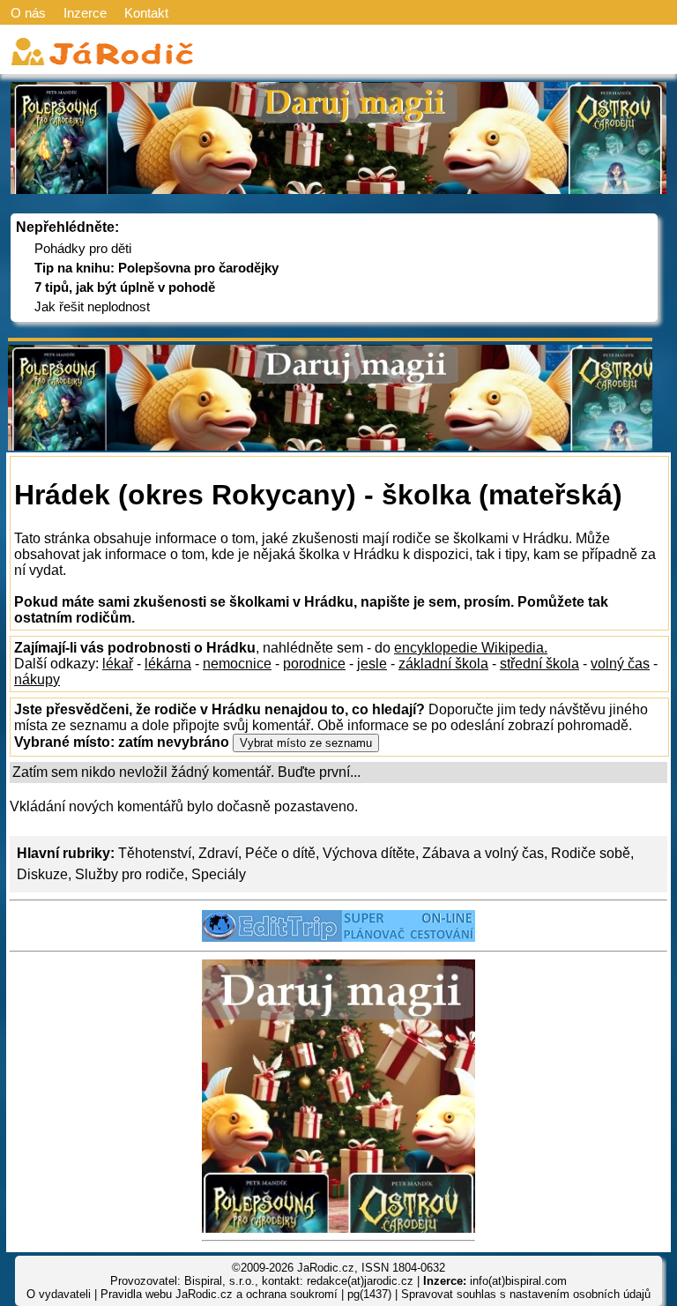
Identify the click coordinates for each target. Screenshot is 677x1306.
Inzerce (85, 12)
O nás (28, 12)
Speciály (218, 874)
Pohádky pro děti (82, 248)
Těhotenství (154, 853)
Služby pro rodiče (129, 874)
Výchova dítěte (369, 853)
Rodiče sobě (590, 853)
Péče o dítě (280, 853)
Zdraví (218, 853)
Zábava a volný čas (483, 853)
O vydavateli (58, 1294)
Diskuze (42, 874)
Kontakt (146, 12)
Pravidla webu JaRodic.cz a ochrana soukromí (219, 1294)
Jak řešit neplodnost (92, 306)
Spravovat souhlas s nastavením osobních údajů (526, 1294)
